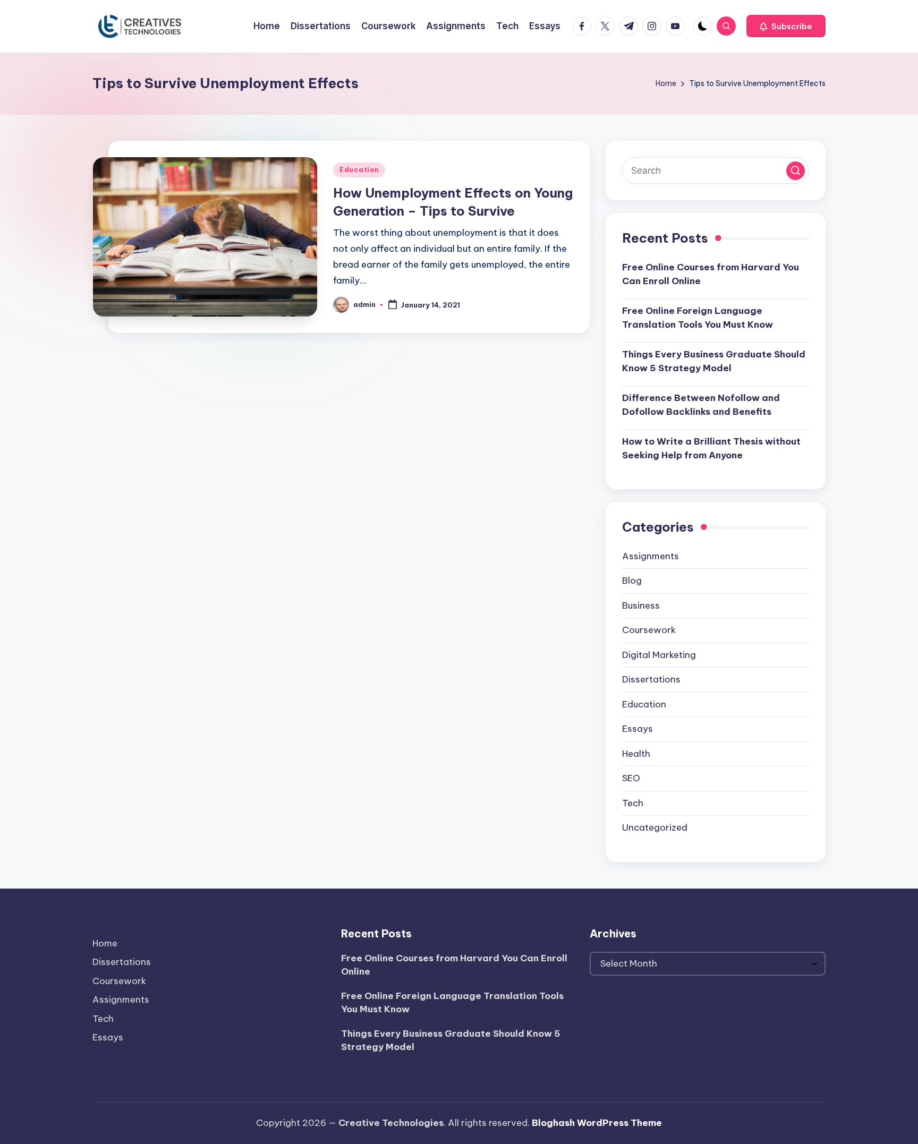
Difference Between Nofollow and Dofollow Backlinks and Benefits (701, 404)
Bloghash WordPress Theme (597, 1123)
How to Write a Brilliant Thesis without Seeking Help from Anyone (711, 448)
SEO (631, 778)
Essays (637, 729)
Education (359, 170)
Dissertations (651, 679)
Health (636, 753)
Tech (632, 803)
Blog (632, 580)
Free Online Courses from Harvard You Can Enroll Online (710, 274)
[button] (786, 26)
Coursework (649, 630)
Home (104, 943)
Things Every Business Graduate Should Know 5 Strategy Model (713, 361)
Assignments (650, 556)
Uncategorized (654, 827)
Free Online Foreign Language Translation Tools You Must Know (697, 317)
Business (641, 605)
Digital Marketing (659, 655)
